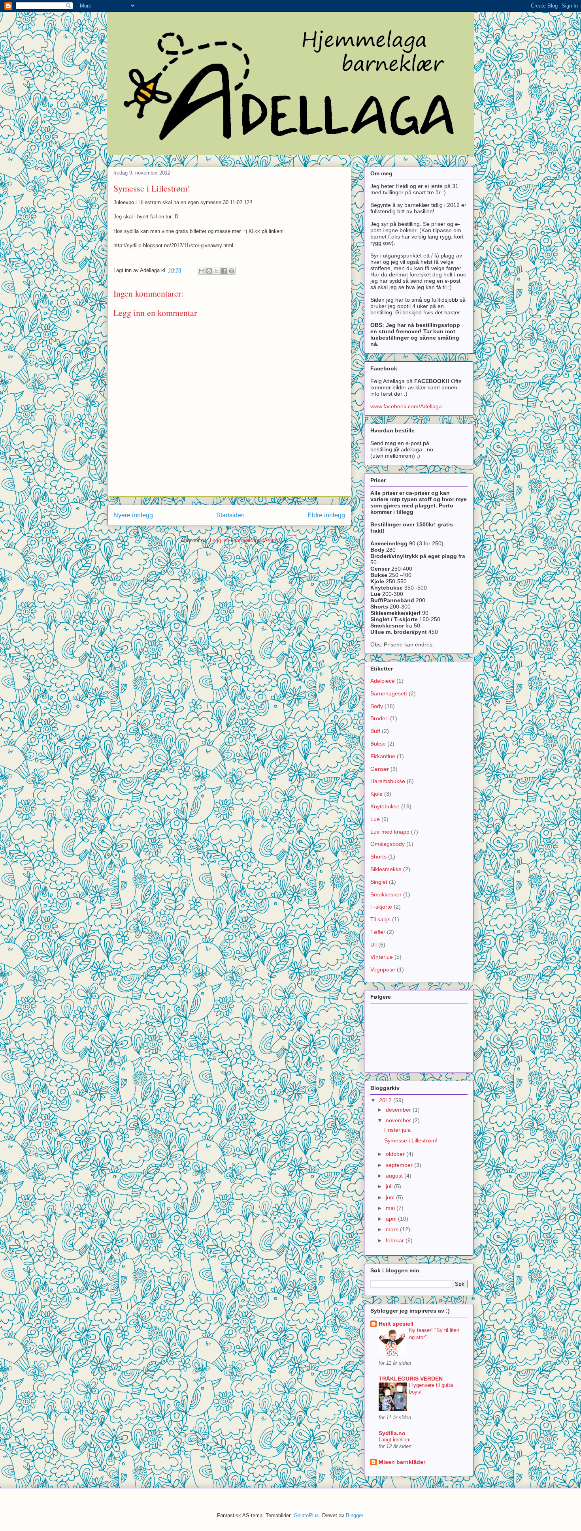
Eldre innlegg (326, 515)
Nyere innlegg (133, 515)
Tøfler (377, 932)
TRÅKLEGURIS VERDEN (411, 1378)
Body (376, 706)
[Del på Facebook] (224, 271)
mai (391, 1208)
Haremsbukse (387, 781)
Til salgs (380, 919)
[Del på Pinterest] (232, 271)
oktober (396, 1154)
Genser (379, 769)
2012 (386, 1100)
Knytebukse (385, 806)
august (395, 1175)
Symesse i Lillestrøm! (411, 1140)
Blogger (354, 1515)
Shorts (378, 856)
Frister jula (397, 1130)
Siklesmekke (386, 869)
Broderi (379, 718)
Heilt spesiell (396, 1324)
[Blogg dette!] (209, 271)
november (399, 1120)
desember (399, 1109)
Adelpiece (382, 681)
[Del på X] (217, 271)
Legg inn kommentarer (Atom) (244, 540)
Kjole (376, 794)
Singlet (378, 882)
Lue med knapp (389, 831)
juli (390, 1186)
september (400, 1165)
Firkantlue (382, 756)
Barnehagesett (388, 693)
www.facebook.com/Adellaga (406, 406)
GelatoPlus (306, 1515)
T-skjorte (381, 907)
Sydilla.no (392, 1433)
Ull (373, 944)
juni (391, 1197)
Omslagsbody (387, 844)
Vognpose (382, 969)
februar (396, 1240)
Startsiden (230, 515)
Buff (375, 731)
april (392, 1218)
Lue (375, 819)
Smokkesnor (386, 894)
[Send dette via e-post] (202, 271)
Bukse (378, 743)
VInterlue (381, 957)
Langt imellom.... (398, 1440)
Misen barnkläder (402, 1462)
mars (393, 1229)
